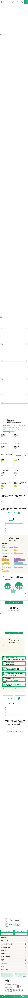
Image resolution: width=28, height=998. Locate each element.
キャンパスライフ (5, 947)
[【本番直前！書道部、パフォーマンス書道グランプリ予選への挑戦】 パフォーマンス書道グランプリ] (4, 843)
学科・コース (4, 940)
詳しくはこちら (13, 602)
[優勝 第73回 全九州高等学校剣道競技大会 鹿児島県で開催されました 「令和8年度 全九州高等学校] (23, 869)
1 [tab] (11, 320)
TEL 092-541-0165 (8, 986)
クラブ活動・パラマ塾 (6, 944)
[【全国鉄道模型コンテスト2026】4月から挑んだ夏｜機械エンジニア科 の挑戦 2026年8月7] (4, 766)
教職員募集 (4, 963)
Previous (2, 34)
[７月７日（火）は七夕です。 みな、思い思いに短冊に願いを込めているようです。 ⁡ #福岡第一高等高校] (14, 875)
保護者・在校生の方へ (7, 931)
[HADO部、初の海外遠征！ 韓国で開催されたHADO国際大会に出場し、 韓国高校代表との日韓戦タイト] (14, 838)
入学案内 (3, 950)
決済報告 (3, 966)
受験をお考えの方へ (21, 931)
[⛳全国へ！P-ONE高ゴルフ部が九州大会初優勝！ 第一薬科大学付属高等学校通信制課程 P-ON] (4, 891)
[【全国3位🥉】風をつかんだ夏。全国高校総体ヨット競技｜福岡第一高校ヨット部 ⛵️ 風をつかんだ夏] (14, 775)
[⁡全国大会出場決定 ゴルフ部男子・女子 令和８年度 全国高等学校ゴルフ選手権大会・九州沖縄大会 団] (23, 842)
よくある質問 (4, 969)
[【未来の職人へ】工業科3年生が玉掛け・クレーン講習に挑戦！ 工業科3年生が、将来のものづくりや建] (23, 754)
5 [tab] (16, 320)
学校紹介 (3, 937)
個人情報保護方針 (5, 956)
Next (1, 316)
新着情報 (3, 953)
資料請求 (3, 960)
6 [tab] (17, 320)
